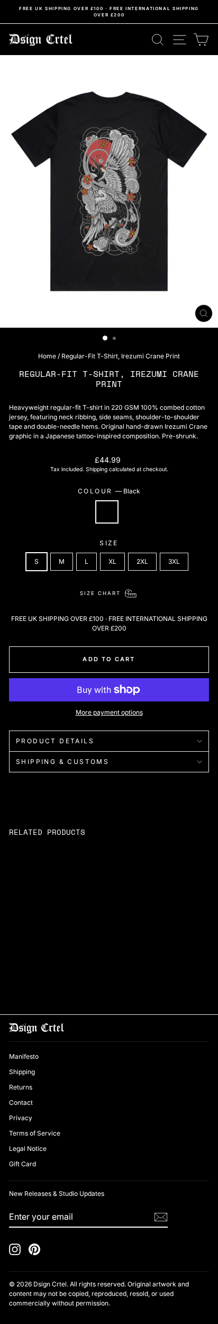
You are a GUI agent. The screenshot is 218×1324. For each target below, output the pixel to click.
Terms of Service (34, 1133)
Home (47, 356)
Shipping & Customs (62, 761)
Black (106, 512)
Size (109, 543)
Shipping (96, 469)
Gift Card (22, 1164)
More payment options (109, 712)
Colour (109, 491)
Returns (20, 1087)
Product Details (55, 741)
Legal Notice (28, 1148)
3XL (174, 561)
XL (112, 561)
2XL (142, 561)
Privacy (20, 1118)
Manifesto (24, 1056)
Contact (21, 1102)
